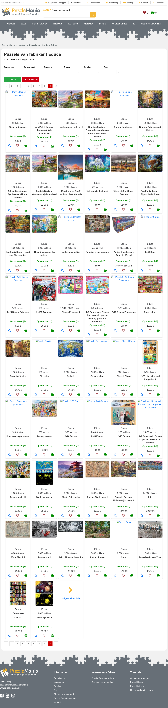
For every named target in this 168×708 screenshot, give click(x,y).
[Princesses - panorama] (9, 455)
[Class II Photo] (115, 395)
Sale (24, 24)
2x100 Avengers (44, 312)
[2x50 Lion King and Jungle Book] (142, 395)
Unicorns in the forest (97, 191)
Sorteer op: (9, 67)
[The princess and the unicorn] (36, 270)
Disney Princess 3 (71, 312)
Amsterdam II (44, 557)
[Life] (142, 516)
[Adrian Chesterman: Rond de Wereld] (115, 270)
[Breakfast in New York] (142, 576)
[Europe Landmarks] (115, 145)
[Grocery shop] (89, 395)
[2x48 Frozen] (89, 455)
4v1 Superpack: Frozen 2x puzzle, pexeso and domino (150, 439)
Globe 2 (71, 376)
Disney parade (44, 436)
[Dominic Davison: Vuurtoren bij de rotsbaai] (36, 209)
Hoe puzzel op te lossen (141, 690)
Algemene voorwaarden (65, 694)
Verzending (113, 3)
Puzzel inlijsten (137, 686)
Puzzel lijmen (136, 682)
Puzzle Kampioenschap (65, 698)
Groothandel (95, 3)
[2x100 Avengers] (36, 330)
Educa (18, 119)
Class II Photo (124, 376)
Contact (144, 3)
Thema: (67, 67)
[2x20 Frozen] (62, 455)
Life (150, 497)
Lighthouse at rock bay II (71, 127)
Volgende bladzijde (71, 598)
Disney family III (18, 497)
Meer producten (151, 24)
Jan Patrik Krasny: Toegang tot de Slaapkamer (44, 130)
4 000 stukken (70, 123)
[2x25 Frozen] (115, 455)
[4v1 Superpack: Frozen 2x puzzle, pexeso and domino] (142, 455)
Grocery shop (97, 376)
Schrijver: (88, 67)
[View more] (18, 95)
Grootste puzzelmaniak (102, 682)
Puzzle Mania (8, 45)
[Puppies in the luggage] (89, 270)
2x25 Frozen (124, 436)
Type (106, 67)
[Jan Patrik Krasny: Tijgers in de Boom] (142, 209)
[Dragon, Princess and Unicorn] (142, 145)
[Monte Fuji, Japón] (62, 516)
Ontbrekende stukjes (139, 678)
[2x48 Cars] (142, 270)
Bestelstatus (76, 3)
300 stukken (123, 372)
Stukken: (48, 67)
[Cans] (115, 576)
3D (134, 24)
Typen (102, 24)
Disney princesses (18, 127)
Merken (88, 24)
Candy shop (150, 312)
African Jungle (97, 557)
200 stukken (44, 432)
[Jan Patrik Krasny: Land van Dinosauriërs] (9, 270)
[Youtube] (7, 697)
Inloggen (62, 3)
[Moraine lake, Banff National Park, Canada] (62, 209)
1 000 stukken (44, 187)
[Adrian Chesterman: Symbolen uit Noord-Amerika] (9, 210)
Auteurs (73, 24)
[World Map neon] (36, 516)
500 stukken (17, 123)
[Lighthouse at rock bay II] (62, 145)
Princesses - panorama (17, 436)
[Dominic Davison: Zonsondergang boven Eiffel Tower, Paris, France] (89, 149)
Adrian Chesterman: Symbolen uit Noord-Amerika (18, 194)
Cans (123, 557)
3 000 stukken (97, 123)
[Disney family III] (9, 516)
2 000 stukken (123, 123)
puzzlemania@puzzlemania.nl (14, 685)
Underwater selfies (71, 252)
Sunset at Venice (18, 376)
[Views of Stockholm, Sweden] (115, 209)
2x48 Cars (150, 252)
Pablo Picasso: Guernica (71, 557)
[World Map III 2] (9, 576)
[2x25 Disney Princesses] (115, 330)
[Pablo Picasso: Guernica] (62, 576)
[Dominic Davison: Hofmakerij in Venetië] (115, 516)
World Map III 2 (18, 557)
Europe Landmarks (123, 127)
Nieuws (11, 24)
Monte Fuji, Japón (71, 497)
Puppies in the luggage (97, 252)
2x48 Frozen (97, 436)
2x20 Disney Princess (18, 312)
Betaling (130, 3)
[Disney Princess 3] (62, 330)
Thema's (58, 24)
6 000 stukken (44, 123)
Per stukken (40, 24)
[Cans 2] (9, 636)
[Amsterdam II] (36, 576)
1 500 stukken (150, 123)
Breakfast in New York (150, 557)
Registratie (52, 3)
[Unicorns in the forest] (89, 209)
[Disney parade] (36, 455)
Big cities (44, 376)
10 (56, 86)
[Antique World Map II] (89, 516)
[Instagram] (13, 697)
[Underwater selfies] (62, 270)
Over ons (58, 690)
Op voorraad (29, 67)
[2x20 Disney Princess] (9, 330)
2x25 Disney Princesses (124, 312)
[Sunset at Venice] (9, 395)
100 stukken (44, 308)
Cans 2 (17, 617)
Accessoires (119, 24)
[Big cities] (36, 395)
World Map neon (44, 497)
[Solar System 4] (36, 636)
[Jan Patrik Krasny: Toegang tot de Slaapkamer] (36, 146)
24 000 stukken (150, 493)
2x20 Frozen (71, 436)
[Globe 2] (62, 395)
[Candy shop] (142, 330)
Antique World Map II (97, 497)
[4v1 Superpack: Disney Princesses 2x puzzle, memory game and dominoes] (89, 334)
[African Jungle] (89, 576)
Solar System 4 (44, 617)
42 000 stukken (124, 248)
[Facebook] (2, 697)
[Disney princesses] (9, 145)
